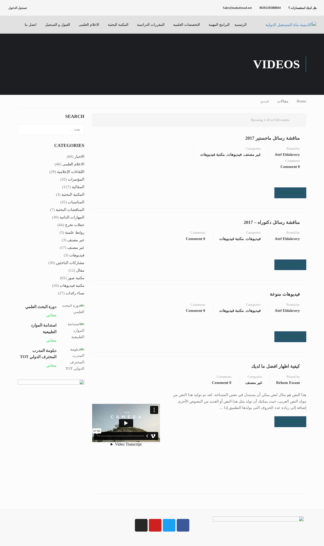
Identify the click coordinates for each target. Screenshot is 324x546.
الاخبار (79, 157)
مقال (80, 270)
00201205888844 (270, 8)
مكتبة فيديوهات (212, 154)
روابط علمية (74, 232)
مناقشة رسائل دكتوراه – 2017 (272, 222)
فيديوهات (234, 154)
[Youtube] (155, 525)
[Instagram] (141, 525)
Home (301, 101)
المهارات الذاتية (72, 217)
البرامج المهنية (219, 25)
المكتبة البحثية (118, 25)
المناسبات (76, 202)
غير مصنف (252, 154)
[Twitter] (169, 525)
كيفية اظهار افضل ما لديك (275, 366)
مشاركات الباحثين (70, 263)
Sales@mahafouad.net (237, 8)
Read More (290, 192)
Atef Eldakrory (287, 154)
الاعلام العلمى (89, 25)
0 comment (290, 167)
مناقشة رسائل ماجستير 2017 (272, 138)
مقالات (282, 101)
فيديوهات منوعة (285, 294)
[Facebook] (183, 525)
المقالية (78, 187)
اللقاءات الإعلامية (70, 172)
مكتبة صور (76, 278)
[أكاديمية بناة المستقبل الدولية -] (284, 24)
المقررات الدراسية (151, 25)
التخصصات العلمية (186, 25)
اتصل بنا (30, 25)
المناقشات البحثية (70, 210)
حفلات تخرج (74, 225)
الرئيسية (240, 25)
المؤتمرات (76, 179)
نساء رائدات (75, 293)
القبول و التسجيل (57, 25)
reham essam (288, 383)
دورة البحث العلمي (40, 306)
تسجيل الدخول (17, 8)
